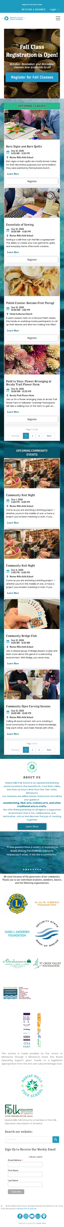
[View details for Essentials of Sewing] (32, 203)
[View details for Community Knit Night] (32, 473)
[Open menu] (58, 18)
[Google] (43, 1217)
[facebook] (20, 1217)
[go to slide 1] (23, 869)
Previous (15, 436)
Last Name (13, 1180)
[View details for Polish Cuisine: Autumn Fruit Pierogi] (32, 281)
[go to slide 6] (35, 869)
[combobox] (29, 1139)
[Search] (56, 1139)
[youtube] (32, 1217)
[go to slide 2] (26, 869)
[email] (37, 1217)
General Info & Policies (26, 1208)
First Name (13, 1170)
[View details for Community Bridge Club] (32, 614)
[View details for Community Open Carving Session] (32, 684)
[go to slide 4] (30, 869)
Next (49, 436)
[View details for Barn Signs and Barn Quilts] (32, 125)
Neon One (41, 1223)
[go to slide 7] (38, 869)
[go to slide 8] (40, 869)
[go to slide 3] (28, 869)
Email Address (15, 1160)
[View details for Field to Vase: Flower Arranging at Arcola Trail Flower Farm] (32, 359)
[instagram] (26, 1217)
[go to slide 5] (33, 869)
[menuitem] (33, 9)
